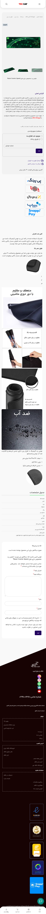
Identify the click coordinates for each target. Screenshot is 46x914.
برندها (21, 17)
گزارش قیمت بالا (37, 789)
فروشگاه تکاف (36, 118)
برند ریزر (16, 17)
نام (40, 599)
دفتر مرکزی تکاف (8, 752)
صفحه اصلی (40, 17)
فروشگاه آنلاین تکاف (30, 17)
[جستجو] (6, 4)
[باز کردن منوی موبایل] (39, 4)
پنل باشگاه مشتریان (9, 725)
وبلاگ (40, 738)
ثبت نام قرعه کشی (9, 728)
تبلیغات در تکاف (8, 775)
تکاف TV (6, 721)
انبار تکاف (6, 755)
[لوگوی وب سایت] (23, 4)
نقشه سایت (7, 779)
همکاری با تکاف (38, 785)
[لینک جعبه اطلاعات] (39, 711)
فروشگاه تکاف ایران (9, 748)
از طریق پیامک (35, 139)
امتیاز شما (37, 570)
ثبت (39, 151)
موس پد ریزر (10, 17)
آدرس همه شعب (37, 758)
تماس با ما (39, 735)
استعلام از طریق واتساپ (35, 131)
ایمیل (39, 609)
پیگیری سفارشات (37, 782)
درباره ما (40, 732)
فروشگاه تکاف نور (37, 765)
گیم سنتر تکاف (38, 762)
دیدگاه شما (37, 574)
